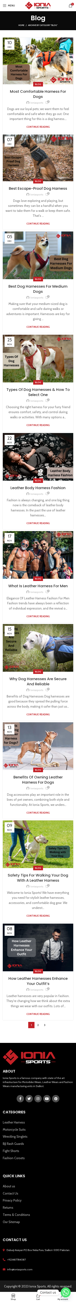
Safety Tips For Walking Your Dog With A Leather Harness (38, 878)
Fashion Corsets (14, 1158)
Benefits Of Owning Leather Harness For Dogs (38, 780)
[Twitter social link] (29, 1098)
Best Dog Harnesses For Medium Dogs (38, 289)
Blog (38, 84)
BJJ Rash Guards (13, 1144)
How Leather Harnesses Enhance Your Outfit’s (38, 981)
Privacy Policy (12, 1200)
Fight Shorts (11, 1151)
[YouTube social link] (47, 1098)
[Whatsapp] (66, 1292)
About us (9, 1186)
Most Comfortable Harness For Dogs (38, 94)
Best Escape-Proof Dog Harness (38, 188)
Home (21, 25)
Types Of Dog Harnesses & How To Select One (38, 392)
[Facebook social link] (20, 1098)
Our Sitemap (11, 1222)
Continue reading (38, 127)
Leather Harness (14, 1122)
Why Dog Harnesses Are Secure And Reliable (38, 681)
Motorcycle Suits (14, 1129)
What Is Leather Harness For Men (38, 586)
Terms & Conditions (16, 1215)
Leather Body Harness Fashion (38, 487)
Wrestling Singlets (15, 1136)
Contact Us (10, 1193)
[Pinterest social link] (55, 1098)
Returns (8, 1207)
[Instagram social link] (38, 1098)
